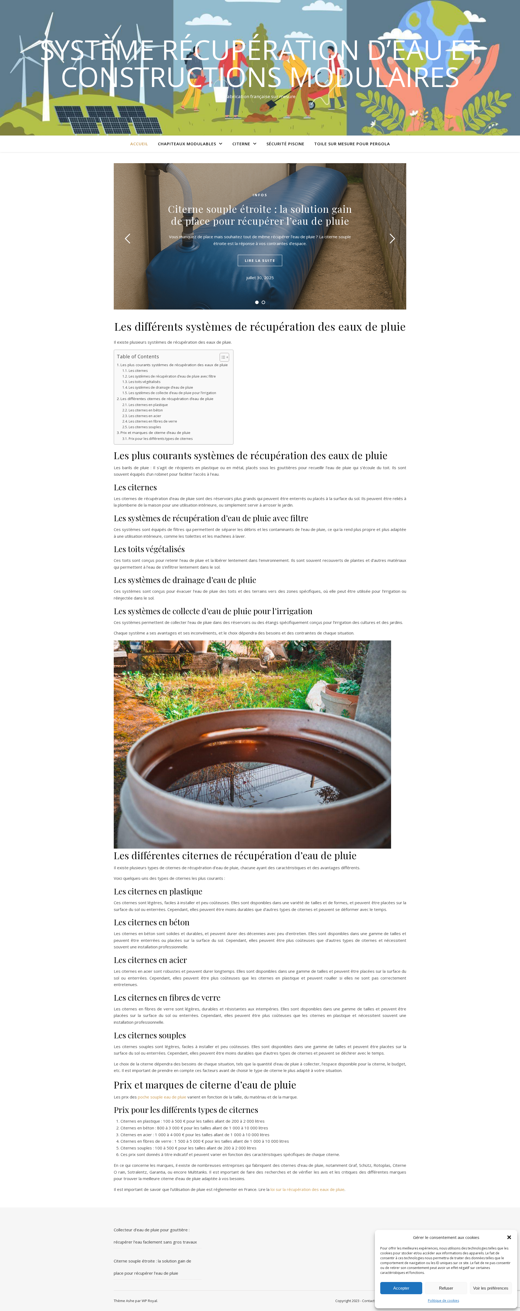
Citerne (241, 143)
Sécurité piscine (285, 143)
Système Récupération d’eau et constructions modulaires (260, 63)
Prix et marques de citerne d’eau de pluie (155, 432)
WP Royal (149, 1300)
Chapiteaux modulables (187, 143)
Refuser (446, 1288)
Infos (260, 194)
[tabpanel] (260, 236)
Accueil (139, 143)
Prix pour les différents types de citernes (160, 438)
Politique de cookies (443, 1300)
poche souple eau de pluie (162, 1097)
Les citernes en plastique (148, 404)
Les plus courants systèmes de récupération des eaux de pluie (174, 364)
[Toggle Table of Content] (222, 357)
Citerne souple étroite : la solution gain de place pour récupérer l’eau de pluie (260, 214)
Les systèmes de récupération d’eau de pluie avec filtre (172, 376)
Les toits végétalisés (144, 381)
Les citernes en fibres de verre (153, 421)
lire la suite (260, 260)
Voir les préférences (490, 1288)
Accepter (401, 1288)
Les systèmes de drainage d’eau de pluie (161, 387)
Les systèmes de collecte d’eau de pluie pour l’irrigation (172, 393)
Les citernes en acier (145, 416)
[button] (509, 1237)
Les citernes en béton (145, 410)
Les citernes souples (145, 427)
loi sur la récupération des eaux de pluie (307, 1189)
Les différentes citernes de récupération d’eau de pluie (167, 398)
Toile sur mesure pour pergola (352, 143)
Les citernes (138, 370)
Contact (368, 1300)
